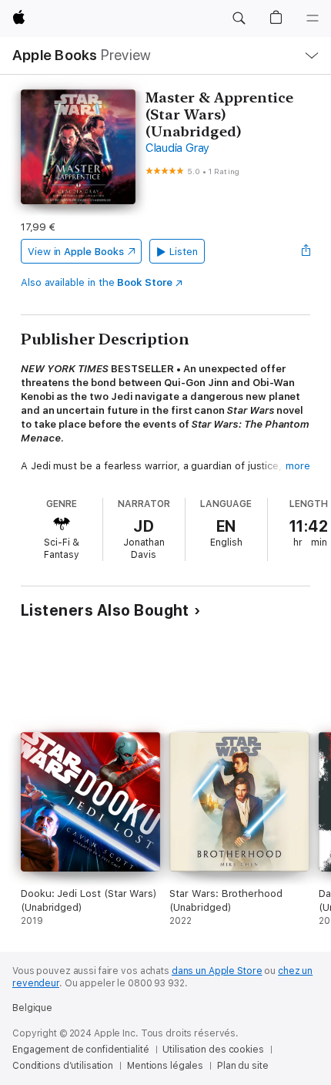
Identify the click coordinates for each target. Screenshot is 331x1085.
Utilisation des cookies (212, 1049)
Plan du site (243, 1065)
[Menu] (312, 18)
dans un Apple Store (217, 971)
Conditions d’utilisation (62, 1065)
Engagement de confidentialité (80, 1049)
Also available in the (96, 282)
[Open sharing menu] (305, 251)
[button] (238, 18)
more (298, 466)
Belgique (32, 1008)
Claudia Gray (177, 148)
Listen (183, 251)
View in (76, 251)
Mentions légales (165, 1065)
